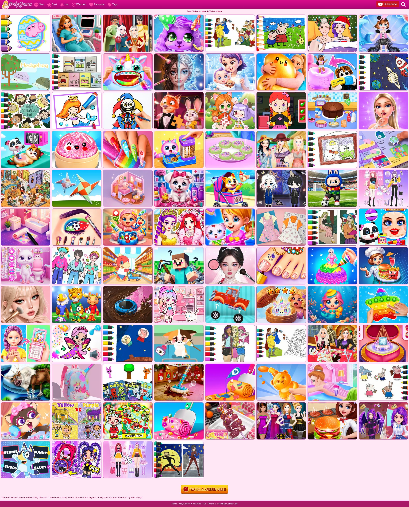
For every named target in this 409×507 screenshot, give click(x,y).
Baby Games (184, 504)
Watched (81, 4)
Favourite (99, 4)
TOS (204, 504)
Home (174, 504)
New (41, 4)
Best (54, 4)
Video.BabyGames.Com (227, 504)
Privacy (211, 504)
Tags (115, 4)
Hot (67, 4)
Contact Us (196, 504)
